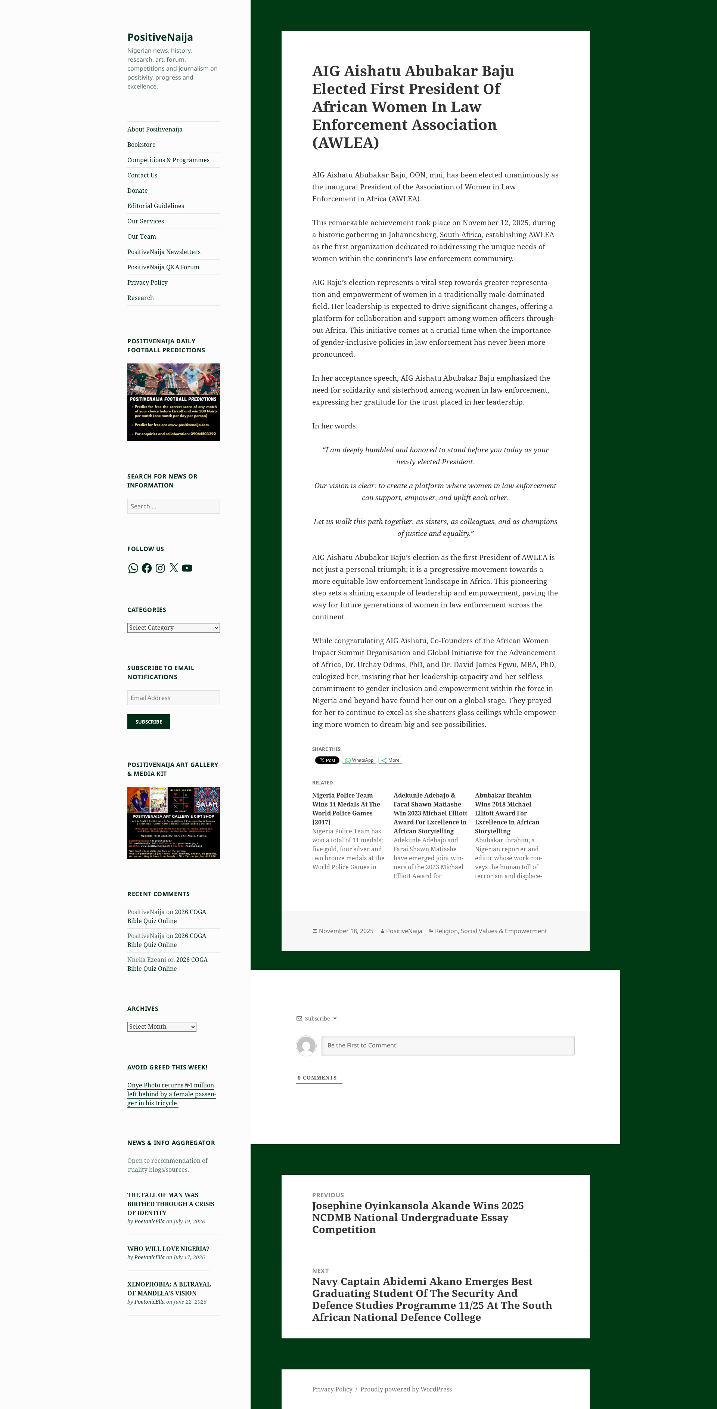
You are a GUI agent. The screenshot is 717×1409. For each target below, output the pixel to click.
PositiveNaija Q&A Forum (163, 267)
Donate (137, 190)
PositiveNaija (160, 37)
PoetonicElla (149, 1221)
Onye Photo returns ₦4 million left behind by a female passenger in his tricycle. (171, 1094)
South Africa (461, 234)
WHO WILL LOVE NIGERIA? (168, 1249)
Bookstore (141, 144)
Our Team (141, 236)
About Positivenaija (155, 129)
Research (140, 298)
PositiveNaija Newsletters (164, 252)
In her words (334, 426)
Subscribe (149, 721)
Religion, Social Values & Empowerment (491, 931)
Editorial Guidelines (155, 206)
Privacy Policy (147, 282)
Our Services (145, 221)
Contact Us (142, 175)
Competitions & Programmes (168, 160)
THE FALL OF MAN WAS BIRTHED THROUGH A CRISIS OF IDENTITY (170, 1204)
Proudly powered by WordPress (406, 1389)
